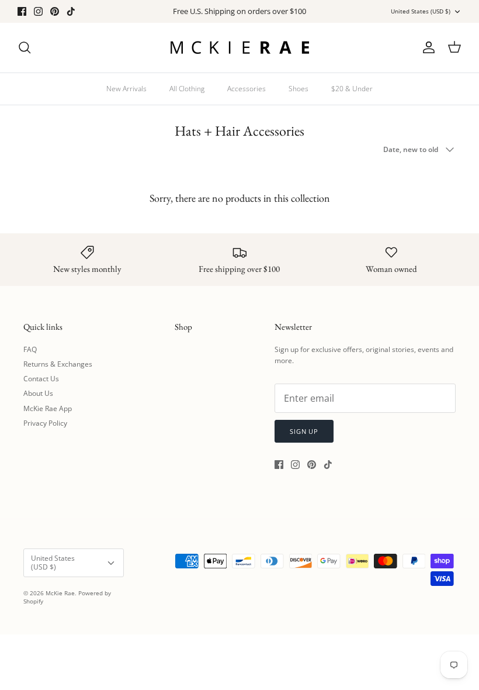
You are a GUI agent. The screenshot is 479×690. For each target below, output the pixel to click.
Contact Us (41, 379)
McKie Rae (60, 593)
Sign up (304, 431)
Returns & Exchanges (57, 364)
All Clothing (186, 89)
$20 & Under (352, 89)
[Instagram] (38, 11)
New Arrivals (126, 89)
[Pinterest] (54, 11)
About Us (38, 393)
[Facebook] (22, 11)
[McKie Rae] (239, 47)
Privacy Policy (45, 423)
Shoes (298, 89)
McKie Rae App (47, 408)
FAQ (30, 349)
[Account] (426, 47)
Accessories (246, 89)
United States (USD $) (420, 11)
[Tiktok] (71, 11)
